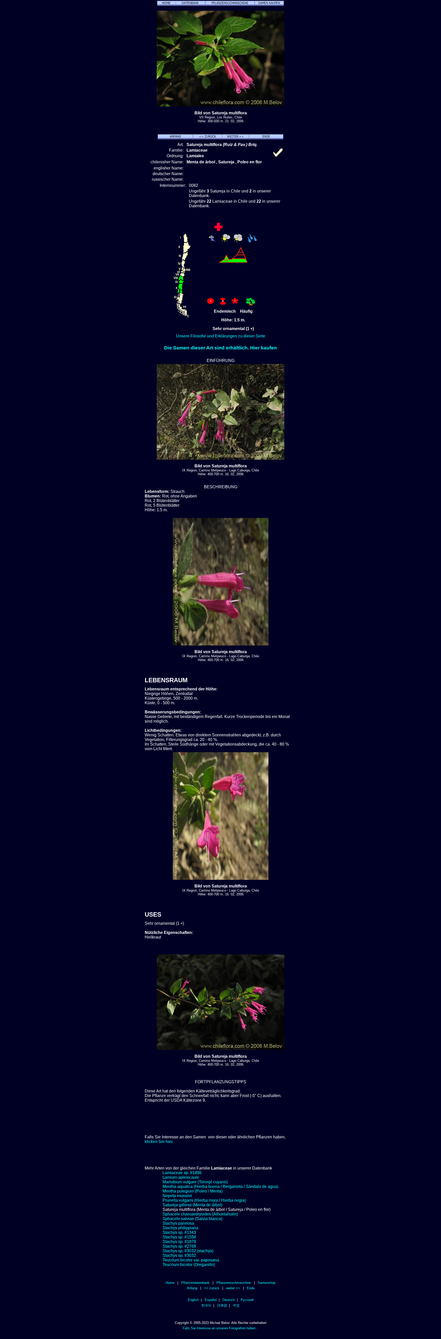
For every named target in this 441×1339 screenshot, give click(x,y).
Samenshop (266, 1283)
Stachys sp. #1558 (179, 1237)
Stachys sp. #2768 (179, 1246)
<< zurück (211, 1288)
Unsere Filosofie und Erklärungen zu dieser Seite (220, 336)
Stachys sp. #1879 (179, 1241)
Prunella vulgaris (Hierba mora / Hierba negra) (204, 1200)
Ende (250, 1288)
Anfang (192, 1288)
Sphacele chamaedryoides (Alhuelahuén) (200, 1214)
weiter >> (233, 1288)
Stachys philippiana (180, 1228)
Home (170, 1283)
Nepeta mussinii (177, 1196)
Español (211, 1300)
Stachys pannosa (178, 1223)
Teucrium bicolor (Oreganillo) (189, 1264)
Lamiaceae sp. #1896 (182, 1173)
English (193, 1300)
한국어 (206, 1305)
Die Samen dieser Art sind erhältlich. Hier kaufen (220, 347)
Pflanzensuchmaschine (233, 1283)
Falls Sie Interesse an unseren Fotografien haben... (221, 1328)
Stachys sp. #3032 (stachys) (188, 1251)
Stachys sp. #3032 (179, 1255)
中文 (236, 1305)
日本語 (222, 1305)
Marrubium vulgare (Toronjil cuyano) (195, 1182)
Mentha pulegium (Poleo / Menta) (193, 1191)
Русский (247, 1300)
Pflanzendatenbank (195, 1283)
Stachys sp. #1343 (179, 1232)
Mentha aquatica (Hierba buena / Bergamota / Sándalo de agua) (220, 1186)
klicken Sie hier (158, 1141)
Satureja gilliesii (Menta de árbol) (192, 1205)
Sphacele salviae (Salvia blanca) (192, 1218)
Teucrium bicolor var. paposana (191, 1260)
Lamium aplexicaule (181, 1177)
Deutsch (229, 1300)
